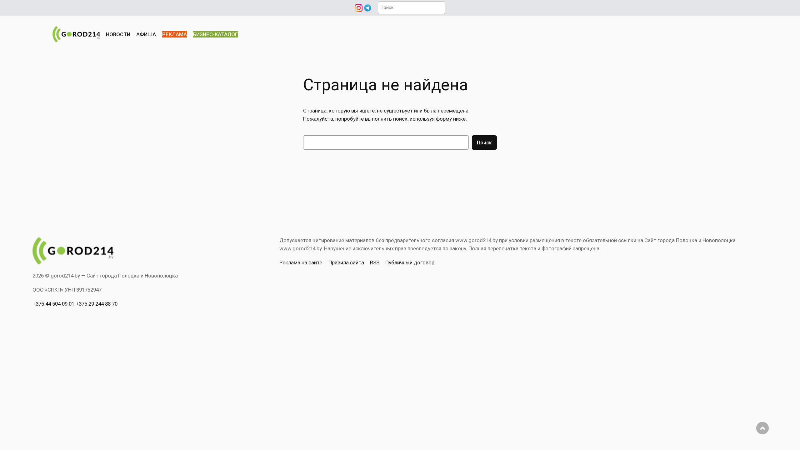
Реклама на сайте (300, 262)
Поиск (484, 142)
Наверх (762, 428)
